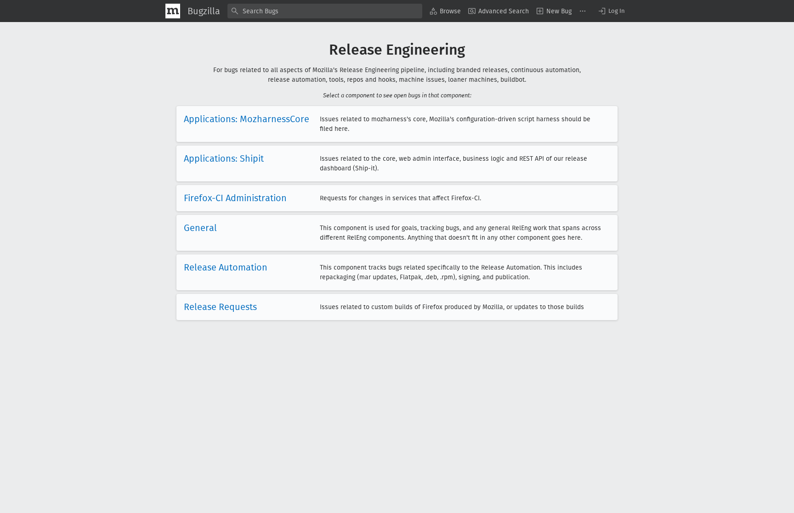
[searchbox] (324, 11)
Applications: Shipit (224, 158)
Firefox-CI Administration (235, 197)
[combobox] (324, 11)
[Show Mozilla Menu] (172, 11)
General (200, 227)
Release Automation (225, 267)
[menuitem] (445, 11)
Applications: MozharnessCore (246, 118)
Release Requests (220, 306)
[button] (611, 11)
